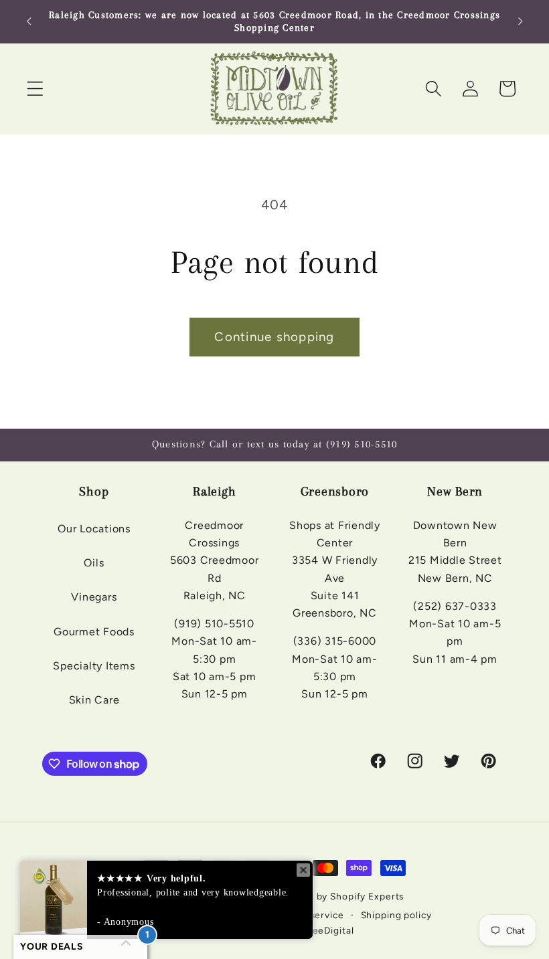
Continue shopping (274, 336)
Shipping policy (396, 915)
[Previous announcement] (29, 21)
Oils (94, 562)
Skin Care (94, 700)
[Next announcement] (520, 21)
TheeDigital (327, 930)
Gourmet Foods (94, 631)
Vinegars (93, 597)
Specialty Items (94, 665)
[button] (35, 88)
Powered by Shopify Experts (338, 896)
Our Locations (94, 528)
